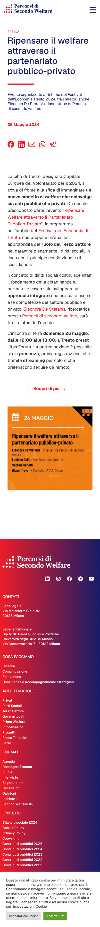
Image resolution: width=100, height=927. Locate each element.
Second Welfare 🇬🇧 (17, 804)
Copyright (10, 838)
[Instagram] (58, 579)
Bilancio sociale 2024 (19, 822)
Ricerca (8, 666)
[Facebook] (11, 146)
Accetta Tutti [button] (55, 916)
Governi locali (13, 716)
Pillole (7, 772)
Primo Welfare (13, 722)
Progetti (8, 732)
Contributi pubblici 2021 (22, 865)
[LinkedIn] (21, 146)
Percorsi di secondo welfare (49, 316)
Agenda (13, 32)
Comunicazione (14, 671)
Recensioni (11, 788)
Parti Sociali (12, 706)
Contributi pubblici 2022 (22, 860)
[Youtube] (91, 579)
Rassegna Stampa (17, 767)
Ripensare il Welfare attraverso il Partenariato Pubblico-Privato (48, 217)
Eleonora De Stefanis (44, 309)
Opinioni (9, 793)
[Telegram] (80, 579)
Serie (6, 743)
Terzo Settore (13, 711)
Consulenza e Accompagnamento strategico (38, 682)
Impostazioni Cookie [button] (23, 916)
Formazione (11, 676)
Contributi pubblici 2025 (22, 844)
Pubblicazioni (13, 727)
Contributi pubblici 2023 (22, 854)
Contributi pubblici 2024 (22, 849)
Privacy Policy (13, 833)
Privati (7, 700)
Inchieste (9, 799)
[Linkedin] (47, 579)
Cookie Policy (13, 828)
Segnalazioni (12, 783)
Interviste (10, 777)
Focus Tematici (14, 737)
